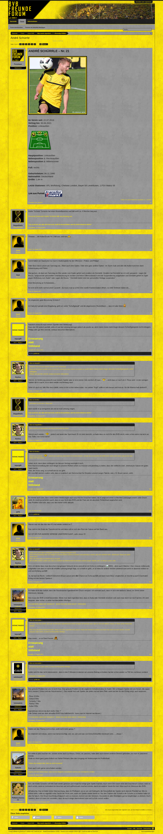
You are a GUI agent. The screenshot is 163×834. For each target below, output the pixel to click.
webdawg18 (18, 677)
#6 (150, 350)
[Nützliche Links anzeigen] (151, 33)
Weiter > (45, 44)
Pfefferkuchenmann (18, 799)
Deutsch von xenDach (71, 831)
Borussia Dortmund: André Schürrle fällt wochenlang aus (50, 216)
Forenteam (66, 41)
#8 (150, 416)
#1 (150, 202)
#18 (150, 742)
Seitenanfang (147, 828)
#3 (150, 249)
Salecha (18, 768)
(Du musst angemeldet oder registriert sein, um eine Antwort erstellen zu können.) (128, 810)
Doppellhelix (18, 225)
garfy (18, 512)
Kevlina (31, 353)
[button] (20, 817)
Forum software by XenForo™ (25, 831)
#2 (150, 227)
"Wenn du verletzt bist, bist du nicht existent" (45, 763)
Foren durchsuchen (16, 27)
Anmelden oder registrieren (143, 2)
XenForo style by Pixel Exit (90, 831)
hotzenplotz (18, 605)
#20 (150, 802)
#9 (150, 440)
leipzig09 (18, 339)
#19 (150, 775)
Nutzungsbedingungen (147, 831)
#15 (150, 654)
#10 (150, 489)
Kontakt (129, 828)
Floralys (31, 679)
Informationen (32, 21)
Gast (18, 275)
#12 (150, 537)
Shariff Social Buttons (51, 831)
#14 (150, 607)
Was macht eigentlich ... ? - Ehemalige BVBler (39, 41)
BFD (10, 828)
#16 (150, 676)
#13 (150, 582)
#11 (150, 510)
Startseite (13, 21)
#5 (150, 313)
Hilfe (134, 828)
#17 (150, 720)
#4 (150, 291)
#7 (150, 391)
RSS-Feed (153, 828)
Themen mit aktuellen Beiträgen (35, 27)
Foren (22, 21)
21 (40, 44)
